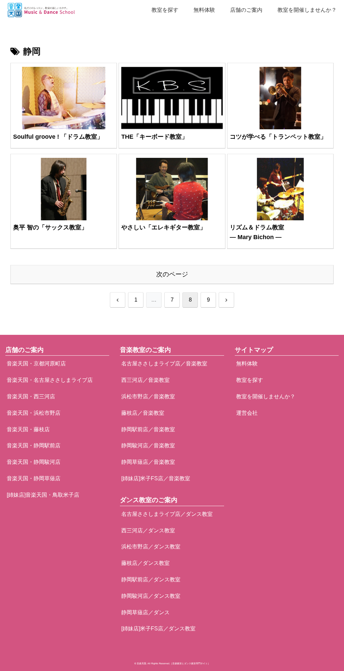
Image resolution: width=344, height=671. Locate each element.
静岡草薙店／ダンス (145, 612)
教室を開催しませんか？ (265, 396)
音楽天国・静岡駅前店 (33, 445)
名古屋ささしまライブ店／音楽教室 (164, 363)
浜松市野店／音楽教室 (148, 396)
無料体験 (247, 363)
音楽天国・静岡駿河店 (33, 462)
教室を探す (249, 380)
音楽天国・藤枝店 (28, 429)
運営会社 (247, 413)
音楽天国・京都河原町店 (36, 363)
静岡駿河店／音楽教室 (148, 445)
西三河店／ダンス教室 (148, 530)
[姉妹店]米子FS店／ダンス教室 (158, 628)
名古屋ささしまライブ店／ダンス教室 (167, 514)
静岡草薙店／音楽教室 (148, 462)
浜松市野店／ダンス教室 (150, 546)
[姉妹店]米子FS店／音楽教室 (155, 478)
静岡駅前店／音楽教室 (148, 429)
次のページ (172, 274)
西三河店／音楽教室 (145, 380)
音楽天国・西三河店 (31, 396)
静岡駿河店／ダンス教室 (150, 596)
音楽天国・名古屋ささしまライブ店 (50, 380)
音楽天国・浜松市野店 (33, 413)
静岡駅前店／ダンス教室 (150, 579)
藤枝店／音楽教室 (142, 413)
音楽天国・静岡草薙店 (33, 478)
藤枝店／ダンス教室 (145, 563)
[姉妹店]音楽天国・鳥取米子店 (43, 495)
